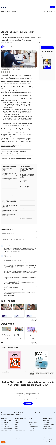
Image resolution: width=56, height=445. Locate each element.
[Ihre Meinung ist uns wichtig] (3, 442)
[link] (3, 11)
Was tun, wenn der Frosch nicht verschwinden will (9, 206)
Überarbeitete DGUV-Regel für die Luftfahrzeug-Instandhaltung (27, 218)
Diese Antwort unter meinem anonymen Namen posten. (14, 239)
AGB (31, 393)
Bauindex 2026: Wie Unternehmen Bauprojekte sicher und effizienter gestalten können (27, 175)
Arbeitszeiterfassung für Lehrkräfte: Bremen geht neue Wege (27, 207)
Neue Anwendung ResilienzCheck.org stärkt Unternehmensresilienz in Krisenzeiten (27, 181)
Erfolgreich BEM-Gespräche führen (9, 210)
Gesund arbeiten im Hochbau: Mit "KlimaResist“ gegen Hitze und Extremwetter (27, 169)
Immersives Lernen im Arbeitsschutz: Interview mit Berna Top (27, 192)
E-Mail (15, 388)
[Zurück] (32, 320)
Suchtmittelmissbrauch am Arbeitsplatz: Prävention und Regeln (27, 212)
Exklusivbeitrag (4, 316)
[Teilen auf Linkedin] (9, 72)
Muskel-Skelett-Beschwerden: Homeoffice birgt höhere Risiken (27, 202)
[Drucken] (37, 43)
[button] (52, 7)
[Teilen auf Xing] (7, 72)
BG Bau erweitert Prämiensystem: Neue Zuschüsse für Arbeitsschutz (27, 187)
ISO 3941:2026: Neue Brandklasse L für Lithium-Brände (9, 190)
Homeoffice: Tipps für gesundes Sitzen (10, 154)
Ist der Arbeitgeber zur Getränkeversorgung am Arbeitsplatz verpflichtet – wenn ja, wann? (9, 179)
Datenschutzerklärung (33, 394)
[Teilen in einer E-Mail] (2, 72)
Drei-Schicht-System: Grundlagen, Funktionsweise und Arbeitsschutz (9, 201)
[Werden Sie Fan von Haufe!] (29, 420)
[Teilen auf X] (4, 72)
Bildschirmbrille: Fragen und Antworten (8, 169)
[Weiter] (36, 320)
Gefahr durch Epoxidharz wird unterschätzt (8, 215)
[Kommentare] (39, 43)
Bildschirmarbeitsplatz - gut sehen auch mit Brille (13, 151)
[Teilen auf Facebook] (6, 72)
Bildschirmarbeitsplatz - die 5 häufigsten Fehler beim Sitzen (16, 149)
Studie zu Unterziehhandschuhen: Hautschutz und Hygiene (27, 197)
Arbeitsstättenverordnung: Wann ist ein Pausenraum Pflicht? (9, 195)
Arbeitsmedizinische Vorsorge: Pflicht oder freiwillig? (8, 185)
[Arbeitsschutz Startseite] (3, 7)
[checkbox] (1, 239)
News (2, 42)
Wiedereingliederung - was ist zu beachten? (9, 174)
